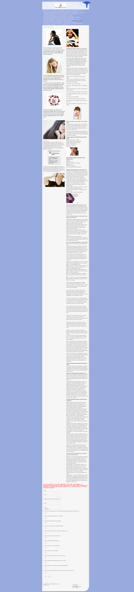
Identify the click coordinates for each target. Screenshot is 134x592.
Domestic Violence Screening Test (74, 17)
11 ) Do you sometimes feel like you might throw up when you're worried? (55, 560)
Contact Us (56, 10)
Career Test (60, 16)
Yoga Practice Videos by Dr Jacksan (59, 12)
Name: (45, 490)
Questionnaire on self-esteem (68, 16)
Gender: (45, 503)
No (45, 513)
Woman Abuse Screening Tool (49, 18)
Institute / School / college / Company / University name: (52, 498)
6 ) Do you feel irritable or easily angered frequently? (52, 535)
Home (44, 10)
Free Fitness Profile (59, 19)
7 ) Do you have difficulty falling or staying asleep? (51, 540)
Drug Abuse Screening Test (75, 19)
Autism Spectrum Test (67, 23)
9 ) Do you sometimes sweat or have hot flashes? (51, 550)
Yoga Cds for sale (47, 11)
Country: (45, 507)
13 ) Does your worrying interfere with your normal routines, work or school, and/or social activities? (59, 570)
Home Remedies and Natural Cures (50, 24)
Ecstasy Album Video (66, 13)
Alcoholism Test (66, 19)
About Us (47, 10)
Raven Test (59, 24)
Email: (45, 494)
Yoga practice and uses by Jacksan (64, 11)
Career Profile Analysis (63, 17)
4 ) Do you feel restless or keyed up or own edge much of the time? (53, 525)
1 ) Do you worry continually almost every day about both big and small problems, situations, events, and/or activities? (61, 510)
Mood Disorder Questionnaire (49, 23)
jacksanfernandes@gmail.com (76, 586)
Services (51, 10)
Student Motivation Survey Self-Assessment (51, 17)
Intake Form (68, 12)
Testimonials (67, 10)
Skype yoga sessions (74, 11)
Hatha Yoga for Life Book (48, 12)
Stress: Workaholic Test (58, 23)
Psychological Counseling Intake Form (78, 12)
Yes (45, 512)
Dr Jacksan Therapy (73, 10)
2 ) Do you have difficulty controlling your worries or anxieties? (53, 515)
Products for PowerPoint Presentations (50, 16)
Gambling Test (57, 20)
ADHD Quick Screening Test (66, 20)
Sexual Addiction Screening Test (49, 20)
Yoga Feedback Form (53, 13)
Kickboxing (60, 13)
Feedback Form (46, 13)
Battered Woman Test (58, 18)
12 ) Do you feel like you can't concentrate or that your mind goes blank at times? (56, 565)
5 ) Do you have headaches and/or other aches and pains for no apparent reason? (56, 530)
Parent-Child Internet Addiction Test (49, 19)
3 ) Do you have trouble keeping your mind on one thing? (52, 520)
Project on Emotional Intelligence (77, 23)
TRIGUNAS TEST (66, 24)
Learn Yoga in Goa (54, 11)
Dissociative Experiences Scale (68, 18)
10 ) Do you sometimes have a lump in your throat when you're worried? (54, 555)
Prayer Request (61, 10)
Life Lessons (81, 10)
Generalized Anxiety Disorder (77, 20)
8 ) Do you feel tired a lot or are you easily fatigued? (52, 545)
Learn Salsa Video (74, 13)
